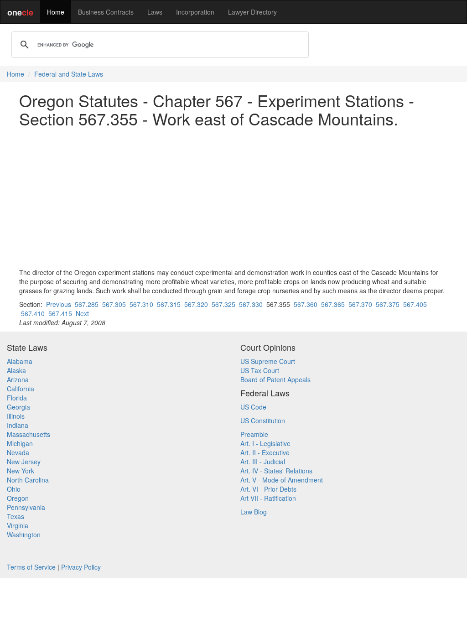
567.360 (305, 304)
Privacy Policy (81, 566)
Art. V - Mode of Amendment (281, 479)
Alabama (19, 361)
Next (82, 313)
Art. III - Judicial (262, 461)
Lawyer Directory (252, 11)
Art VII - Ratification (268, 498)
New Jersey (24, 461)
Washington (24, 534)
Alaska (16, 370)
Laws (154, 11)
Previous (58, 304)
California (20, 388)
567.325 (223, 304)
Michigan (20, 443)
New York (20, 470)
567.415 (60, 313)
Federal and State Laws (68, 73)
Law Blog (253, 511)
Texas (15, 516)
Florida (17, 397)
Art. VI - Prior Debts (268, 488)
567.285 (87, 304)
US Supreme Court (267, 361)
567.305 (114, 304)
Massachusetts (28, 434)
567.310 (141, 304)
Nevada (18, 452)
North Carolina (28, 479)
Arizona (18, 379)
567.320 (196, 304)
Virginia (17, 525)
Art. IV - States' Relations (276, 470)
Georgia (18, 406)
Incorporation (195, 11)
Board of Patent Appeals (275, 379)
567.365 (333, 304)
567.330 (251, 304)
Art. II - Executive (265, 452)
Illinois (16, 416)
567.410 (33, 313)
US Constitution (262, 420)
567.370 (360, 304)
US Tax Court (259, 370)
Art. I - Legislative (265, 443)
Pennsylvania (26, 507)
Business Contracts (106, 11)
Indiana (17, 425)
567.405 (415, 304)
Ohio (14, 488)
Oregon (18, 498)
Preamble (254, 434)
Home (55, 11)
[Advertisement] (233, 197)
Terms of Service (31, 566)
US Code (253, 406)
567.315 (169, 304)
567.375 (388, 304)
